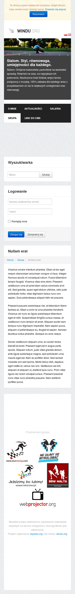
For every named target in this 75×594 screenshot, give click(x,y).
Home (10, 259)
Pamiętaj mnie (19, 221)
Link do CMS (32, 118)
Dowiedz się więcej (55, 9)
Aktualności (33, 108)
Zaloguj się (16, 234)
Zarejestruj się (35, 234)
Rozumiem (38, 14)
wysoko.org (36, 533)
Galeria (55, 108)
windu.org (61, 533)
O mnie (12, 108)
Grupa (12, 118)
